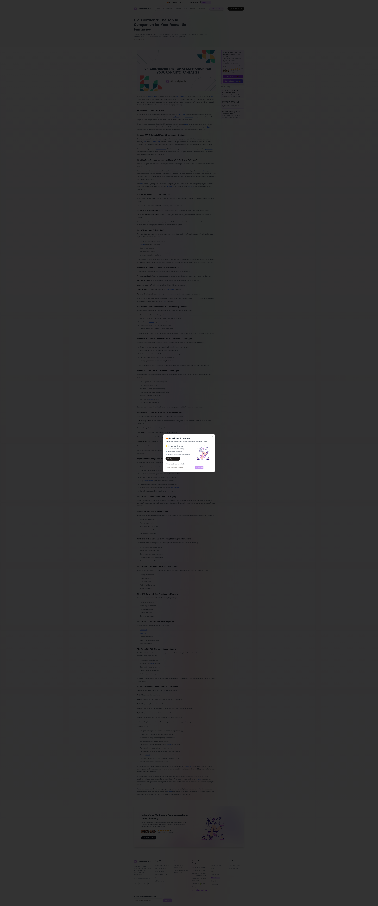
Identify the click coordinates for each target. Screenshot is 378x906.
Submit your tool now (173, 459)
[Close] (212, 437)
